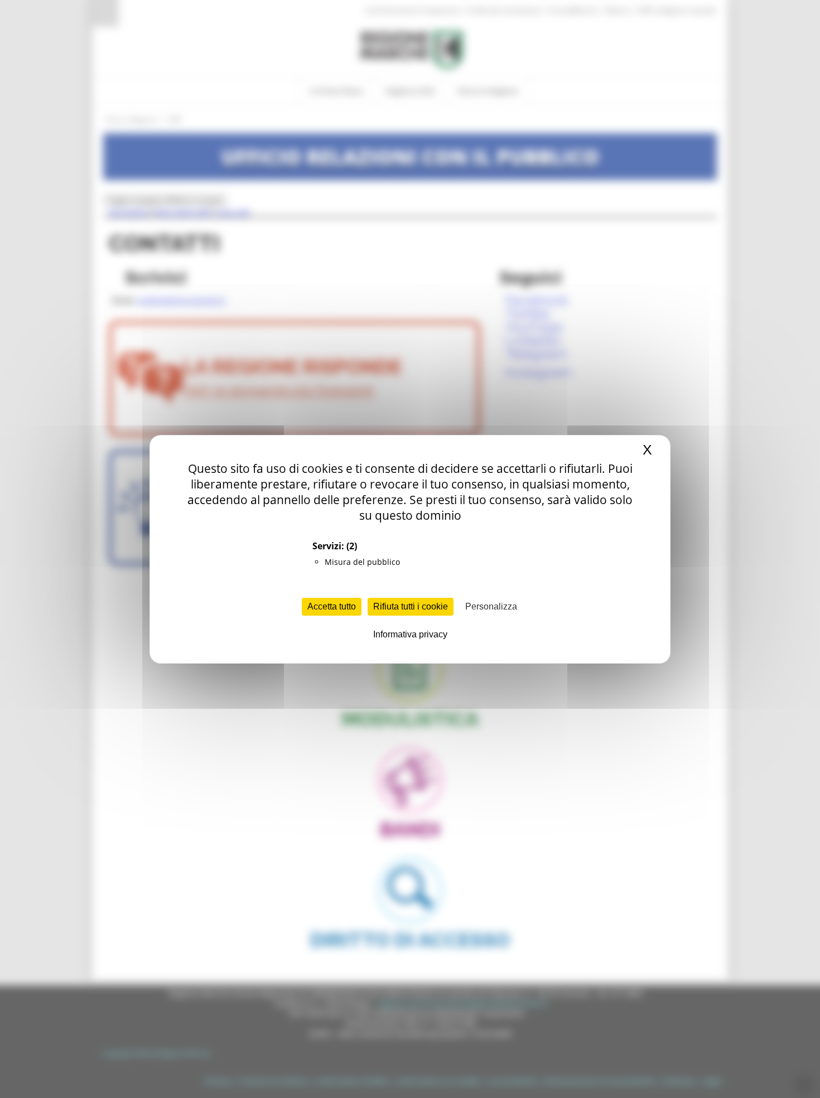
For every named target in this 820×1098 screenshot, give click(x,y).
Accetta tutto (331, 606)
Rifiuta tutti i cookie (410, 606)
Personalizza (491, 606)
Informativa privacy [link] (410, 634)
